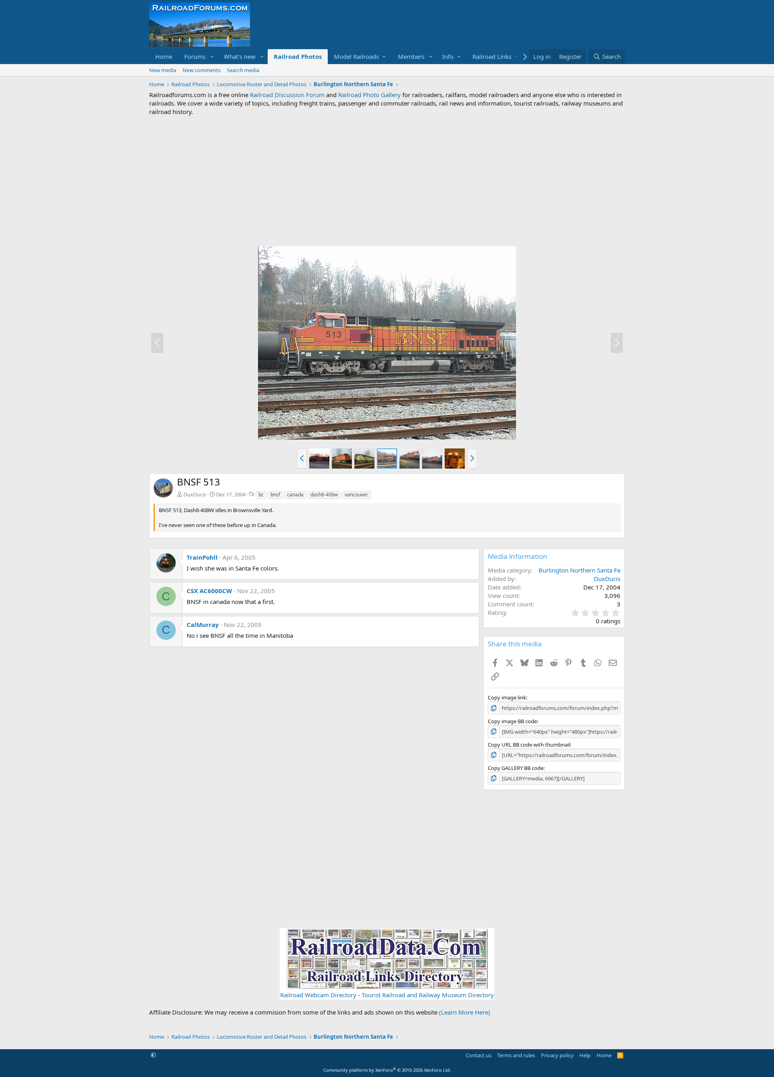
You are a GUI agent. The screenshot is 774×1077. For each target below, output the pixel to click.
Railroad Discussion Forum (287, 95)
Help (585, 1055)
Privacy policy (557, 1055)
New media (162, 70)
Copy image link (507, 697)
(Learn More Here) (464, 1012)
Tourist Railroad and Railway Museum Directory (428, 995)
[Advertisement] (387, 181)
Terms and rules (516, 1055)
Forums (195, 56)
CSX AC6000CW (209, 591)
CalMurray (203, 624)
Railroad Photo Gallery (369, 95)
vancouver (356, 494)
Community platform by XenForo (387, 1070)
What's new (240, 56)
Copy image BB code (512, 721)
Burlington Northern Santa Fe (579, 570)
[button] (212, 56)
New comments (202, 70)
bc (261, 494)
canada (295, 494)
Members (411, 56)
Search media (243, 70)
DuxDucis (194, 494)
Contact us (478, 1055)
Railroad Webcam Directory (318, 995)
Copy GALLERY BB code (515, 768)
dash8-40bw (324, 494)
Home (163, 56)
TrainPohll (202, 557)
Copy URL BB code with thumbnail (529, 744)
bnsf (275, 494)
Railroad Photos (298, 56)
